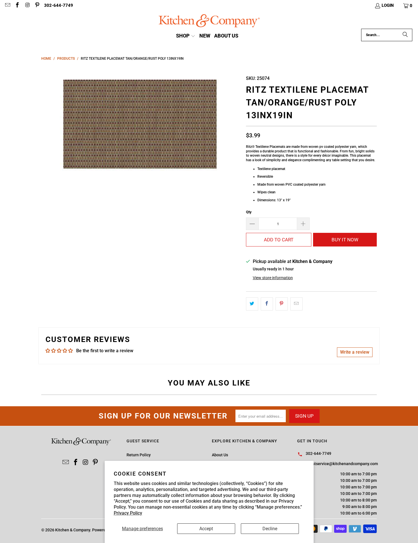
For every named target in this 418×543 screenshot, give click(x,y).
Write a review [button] (354, 352)
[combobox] (386, 35)
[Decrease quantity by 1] (252, 223)
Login (388, 5)
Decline (269, 528)
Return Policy (139, 455)
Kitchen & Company (72, 530)
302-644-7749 (58, 5)
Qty (249, 212)
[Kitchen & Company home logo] (209, 21)
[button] (408, 5)
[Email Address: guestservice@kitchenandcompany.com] (7, 5)
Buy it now (345, 240)
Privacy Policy (128, 513)
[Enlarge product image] (140, 124)
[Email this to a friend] (296, 303)
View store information (273, 277)
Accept (206, 528)
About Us (220, 455)
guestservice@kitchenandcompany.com (342, 463)
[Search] (405, 35)
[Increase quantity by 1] (303, 223)
